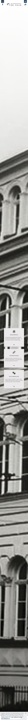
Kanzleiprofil (14, 334)
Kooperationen (14, 355)
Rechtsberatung (14, 376)
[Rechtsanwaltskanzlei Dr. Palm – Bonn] (14, 4)
